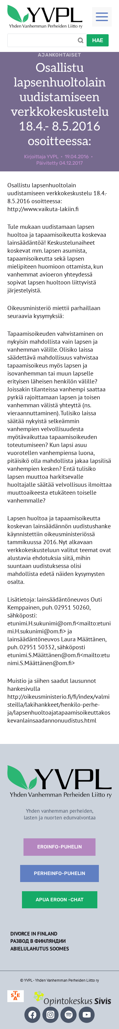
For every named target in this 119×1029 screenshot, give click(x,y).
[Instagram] (50, 1015)
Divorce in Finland (33, 933)
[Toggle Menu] (102, 17)
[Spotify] (68, 1015)
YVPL (53, 156)
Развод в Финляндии (38, 941)
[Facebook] (32, 1015)
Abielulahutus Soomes (39, 948)
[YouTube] (87, 1015)
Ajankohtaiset (59, 55)
